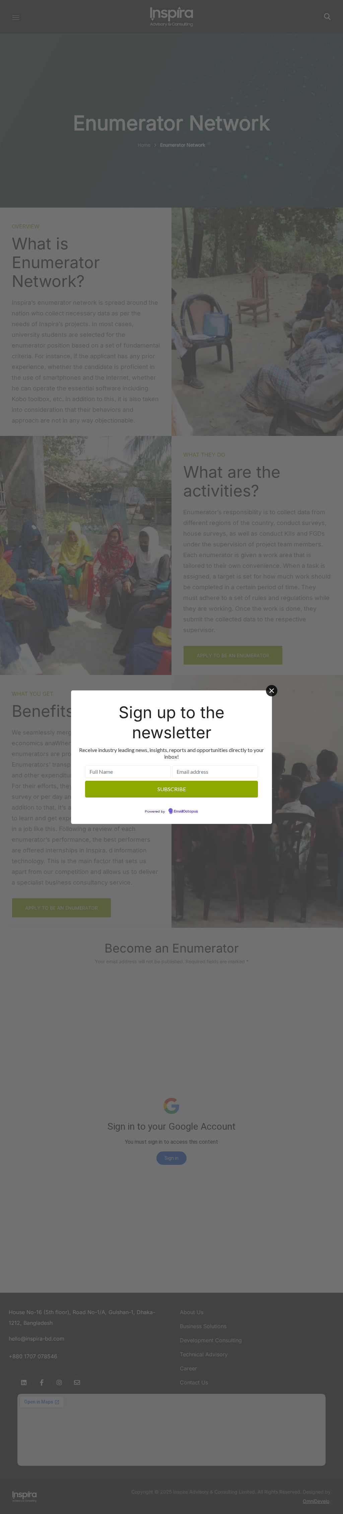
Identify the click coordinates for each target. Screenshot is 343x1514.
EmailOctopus (186, 811)
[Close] (271, 690)
